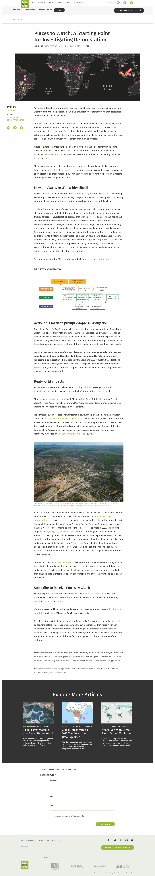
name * (52, 805)
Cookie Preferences (86, 873)
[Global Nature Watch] (25, 865)
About (59, 3)
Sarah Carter (75, 46)
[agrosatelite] (100, 866)
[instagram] (8, 128)
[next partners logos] (133, 866)
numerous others (63, 562)
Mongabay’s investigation (61, 531)
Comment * (53, 780)
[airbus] (77, 866)
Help (51, 3)
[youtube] (132, 840)
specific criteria (50, 154)
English (109, 3)
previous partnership (54, 399)
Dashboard (42, 3)
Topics (40, 840)
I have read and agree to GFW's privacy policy (69, 816)
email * (52, 796)
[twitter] (115, 840)
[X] (15, 128)
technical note (102, 259)
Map (33, 3)
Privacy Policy (109, 873)
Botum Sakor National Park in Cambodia (63, 418)
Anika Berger (61, 46)
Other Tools (78, 3)
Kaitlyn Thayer (49, 46)
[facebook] (21, 128)
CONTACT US (24, 847)
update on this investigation (71, 434)
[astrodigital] (122, 866)
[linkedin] (109, 840)
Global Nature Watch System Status (124, 873)
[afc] (55, 866)
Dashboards (30, 840)
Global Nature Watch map (93, 593)
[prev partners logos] (43, 866)
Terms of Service (99, 873)
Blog (68, 3)
